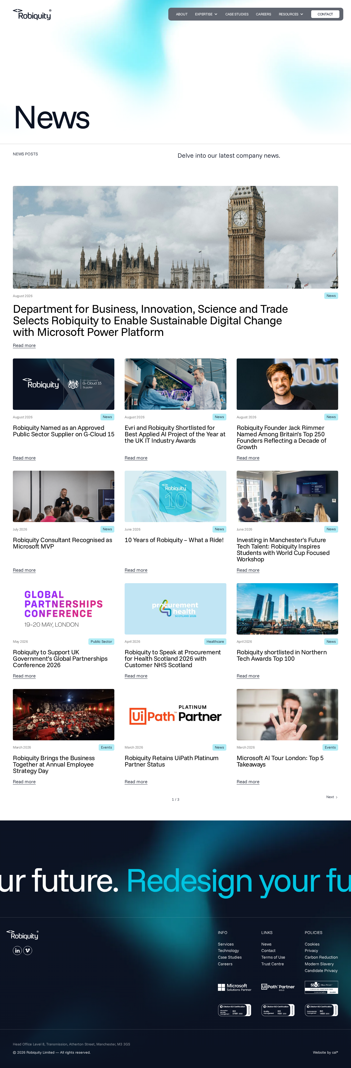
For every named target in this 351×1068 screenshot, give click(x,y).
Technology (228, 950)
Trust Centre (272, 963)
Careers (225, 963)
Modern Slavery (319, 963)
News (266, 944)
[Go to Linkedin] (17, 950)
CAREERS (263, 14)
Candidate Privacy (321, 970)
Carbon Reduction (321, 957)
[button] (206, 14)
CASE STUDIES (236, 14)
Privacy (311, 950)
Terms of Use (273, 957)
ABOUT (182, 14)
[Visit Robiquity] (22, 935)
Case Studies (230, 957)
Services (226, 944)
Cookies (312, 944)
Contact (268, 950)
